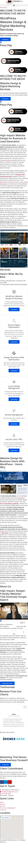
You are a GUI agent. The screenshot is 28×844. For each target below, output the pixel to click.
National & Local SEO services (9, 182)
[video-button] (0, 42)
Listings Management (6, 634)
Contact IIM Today (7, 683)
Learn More (14, 309)
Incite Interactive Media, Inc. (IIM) (10, 622)
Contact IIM (5, 764)
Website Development (19, 624)
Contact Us (23, 674)
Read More (5, 39)
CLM (17, 840)
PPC (14, 630)
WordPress (8, 160)
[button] (14, 5)
